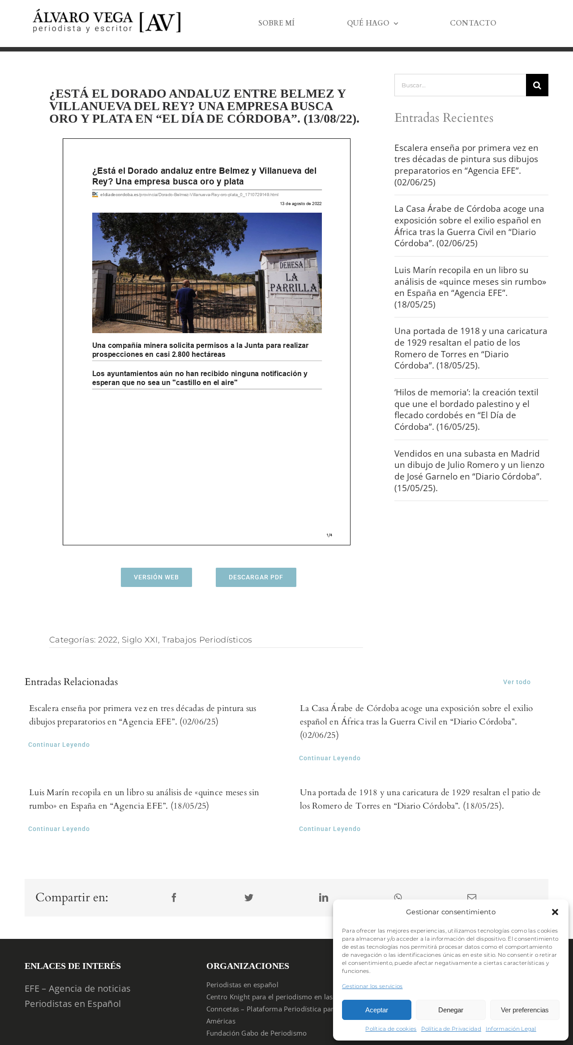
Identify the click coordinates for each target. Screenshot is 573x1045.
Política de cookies (390, 1028)
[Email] (472, 898)
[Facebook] (174, 898)
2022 (107, 640)
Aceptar (376, 1010)
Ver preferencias (525, 1010)
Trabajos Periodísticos (207, 640)
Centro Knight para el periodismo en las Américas (285, 996)
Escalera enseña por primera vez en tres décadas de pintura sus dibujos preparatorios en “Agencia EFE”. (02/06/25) (466, 165)
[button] (555, 912)
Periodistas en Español (73, 1004)
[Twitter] (249, 898)
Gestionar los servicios (372, 986)
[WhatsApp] (397, 898)
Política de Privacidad (451, 1028)
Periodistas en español (242, 984)
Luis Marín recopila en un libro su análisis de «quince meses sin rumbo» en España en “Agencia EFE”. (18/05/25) (470, 287)
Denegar (450, 1010)
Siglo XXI (140, 640)
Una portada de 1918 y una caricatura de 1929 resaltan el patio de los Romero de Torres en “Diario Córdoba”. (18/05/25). (470, 348)
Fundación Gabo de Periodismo (256, 1032)
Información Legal (511, 1028)
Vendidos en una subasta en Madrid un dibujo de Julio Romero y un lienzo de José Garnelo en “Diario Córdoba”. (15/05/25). (469, 471)
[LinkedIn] (324, 898)
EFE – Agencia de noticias (78, 988)
